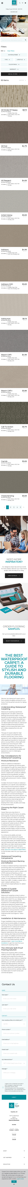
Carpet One (4, 17)
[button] (19, 3)
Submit (14, 1097)
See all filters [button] (12, 74)
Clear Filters (10, 51)
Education (6, 1164)
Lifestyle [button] (20, 59)
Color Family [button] (13, 64)
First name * (5, 994)
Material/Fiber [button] (13, 54)
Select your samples (12, 641)
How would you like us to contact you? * (12, 1020)
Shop (5, 1151)
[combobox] (12, 40)
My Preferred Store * (7, 1059)
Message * (4, 1068)
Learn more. (20, 1179)
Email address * (6, 1039)
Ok (14, 1181)
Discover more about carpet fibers (15, 849)
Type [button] (6, 59)
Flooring (11, 17)
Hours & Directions (14, 1120)
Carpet (18, 17)
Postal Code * (5, 1049)
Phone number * (6, 1029)
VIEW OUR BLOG (12, 575)
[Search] (25, 40)
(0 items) (25, 2)
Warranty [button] (13, 69)
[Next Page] (23, 507)
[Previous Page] (4, 507)
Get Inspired (7, 1157)
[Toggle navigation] (2, 3)
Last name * (5, 1004)
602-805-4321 (14, 12)
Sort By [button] (21, 80)
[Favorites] (22, 3)
